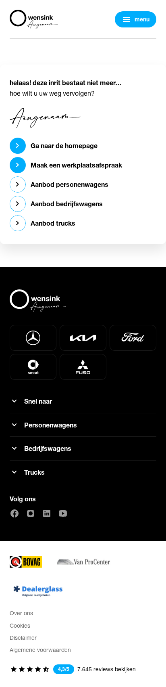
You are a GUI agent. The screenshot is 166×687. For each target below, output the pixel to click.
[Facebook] (14, 513)
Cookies (20, 625)
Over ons (21, 613)
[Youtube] (63, 513)
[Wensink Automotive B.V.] (34, 19)
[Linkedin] (47, 513)
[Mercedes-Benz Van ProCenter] (83, 562)
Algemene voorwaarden (40, 649)
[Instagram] (30, 513)
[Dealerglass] (38, 591)
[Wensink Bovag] (26, 562)
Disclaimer (23, 637)
